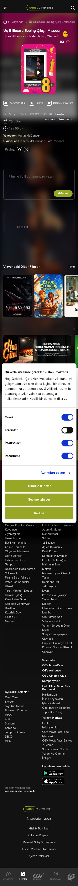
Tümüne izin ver (39, 486)
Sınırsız (46, 569)
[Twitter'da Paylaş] (26, 149)
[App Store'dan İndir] (53, 781)
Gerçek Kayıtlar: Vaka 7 (19, 525)
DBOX (9, 736)
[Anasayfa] (39, 809)
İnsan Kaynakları (52, 699)
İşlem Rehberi (51, 703)
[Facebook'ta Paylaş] (19, 149)
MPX (8, 741)
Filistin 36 (11, 617)
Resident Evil (50, 582)
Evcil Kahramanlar (16, 542)
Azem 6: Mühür (52, 529)
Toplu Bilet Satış (52, 712)
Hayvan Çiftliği (14, 595)
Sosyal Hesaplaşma (54, 634)
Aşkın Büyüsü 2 (52, 547)
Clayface (47, 638)
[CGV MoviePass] (71, 877)
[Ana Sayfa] (5, 22)
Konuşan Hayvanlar (54, 556)
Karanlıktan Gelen (16, 599)
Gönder (63, 193)
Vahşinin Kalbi (51, 621)
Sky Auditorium (14, 706)
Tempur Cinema (15, 732)
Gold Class (12, 697)
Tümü (71, 266)
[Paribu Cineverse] (40, 7)
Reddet (39, 513)
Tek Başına (49, 586)
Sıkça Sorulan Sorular (55, 749)
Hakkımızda (49, 694)
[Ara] (73, 7)
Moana (9, 621)
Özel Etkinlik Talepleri (56, 708)
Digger (46, 604)
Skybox (9, 701)
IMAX (8, 715)
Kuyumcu (11, 529)
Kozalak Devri (13, 612)
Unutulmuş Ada (52, 617)
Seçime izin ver (39, 499)
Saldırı (46, 538)
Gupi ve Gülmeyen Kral (57, 643)
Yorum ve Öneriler (54, 753)
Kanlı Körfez (49, 551)
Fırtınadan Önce (15, 560)
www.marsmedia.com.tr (20, 791)
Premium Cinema (16, 710)
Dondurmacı (50, 534)
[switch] (67, 430)
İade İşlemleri (50, 727)
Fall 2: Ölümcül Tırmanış (57, 525)
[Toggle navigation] (7, 7)
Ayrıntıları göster (53, 472)
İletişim (46, 758)
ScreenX (10, 728)
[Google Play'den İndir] (53, 773)
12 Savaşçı (48, 542)
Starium (10, 723)
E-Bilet (46, 723)
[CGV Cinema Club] (38, 876)
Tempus (10, 564)
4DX (8, 719)
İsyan (45, 590)
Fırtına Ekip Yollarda (17, 577)
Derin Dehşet (13, 556)
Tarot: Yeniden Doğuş (19, 590)
